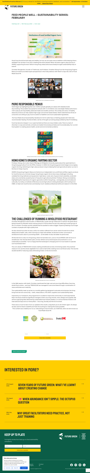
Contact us (41, 465)
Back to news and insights (19, 351)
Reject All (16, 467)
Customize (8, 467)
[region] (15, 463)
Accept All (24, 467)
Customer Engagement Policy (35, 468)
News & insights (31, 465)
